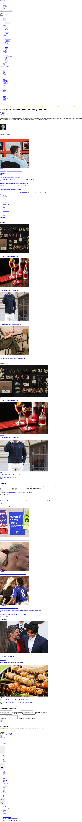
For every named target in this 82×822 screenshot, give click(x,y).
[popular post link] (14, 252)
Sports (6, 50)
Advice (4, 787)
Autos (6, 33)
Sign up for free (23, 192)
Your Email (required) (16, 711)
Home (6, 55)
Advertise (4, 810)
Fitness (6, 36)
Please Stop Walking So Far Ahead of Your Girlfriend (11, 662)
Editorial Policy (6, 808)
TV (6, 45)
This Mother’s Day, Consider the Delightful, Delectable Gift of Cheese (15, 705)
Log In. (9, 204)
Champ (4, 760)
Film (6, 44)
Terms (4, 811)
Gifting (6, 62)
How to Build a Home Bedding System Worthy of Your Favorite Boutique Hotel (14, 183)
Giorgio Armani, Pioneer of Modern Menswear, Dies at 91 (10, 189)
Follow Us (2, 10)
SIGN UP (2, 732)
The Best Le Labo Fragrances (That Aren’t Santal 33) (9, 256)
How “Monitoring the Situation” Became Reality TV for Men (11, 171)
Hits (3, 755)
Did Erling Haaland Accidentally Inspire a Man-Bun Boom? (13, 574)
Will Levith (3, 112)
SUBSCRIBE (5, 202)
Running (7, 40)
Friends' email (3, 718)
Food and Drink (8, 56)
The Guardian (44, 119)
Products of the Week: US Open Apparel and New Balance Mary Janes (12, 358)
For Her (6, 58)
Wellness (4, 3)
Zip (13, 489)
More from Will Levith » (5, 134)
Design (6, 49)
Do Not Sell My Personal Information (10, 818)
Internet (6, 48)
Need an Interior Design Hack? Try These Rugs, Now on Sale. (13, 614)
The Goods (5, 6)
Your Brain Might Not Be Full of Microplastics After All (10, 177)
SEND (2, 719)
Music (6, 43)
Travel (6, 29)
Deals (4, 7)
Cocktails (2, 287)
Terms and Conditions (10, 492)
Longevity (7, 37)
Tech (6, 59)
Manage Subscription (7, 817)
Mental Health (8, 39)
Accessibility (5, 815)
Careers (4, 814)
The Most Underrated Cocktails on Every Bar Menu (9, 290)
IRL (3, 759)
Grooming (7, 34)
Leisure (4, 2)
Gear (6, 30)
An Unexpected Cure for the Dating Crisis (9, 608)
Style (6, 26)
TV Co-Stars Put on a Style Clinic (7, 656)
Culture (4, 5)
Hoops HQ (5, 8)
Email (13, 488)
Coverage (4, 757)
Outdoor (7, 57)
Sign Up (2, 490)
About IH (4, 806)
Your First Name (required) (17, 712)
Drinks (6, 27)
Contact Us (5, 809)
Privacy (4, 813)
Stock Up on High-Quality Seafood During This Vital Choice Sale (14, 699)
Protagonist (5, 761)
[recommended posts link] (14, 536)
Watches (7, 32)
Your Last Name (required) (17, 713)
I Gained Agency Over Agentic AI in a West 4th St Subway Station (14, 540)
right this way (49, 500)
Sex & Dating (8, 41)
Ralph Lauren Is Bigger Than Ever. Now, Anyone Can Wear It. (11, 324)
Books (6, 47)
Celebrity (2, 653)
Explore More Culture (4, 616)
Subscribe (7, 10)
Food (6, 28)
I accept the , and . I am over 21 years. (17, 492)
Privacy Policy (20, 492)
